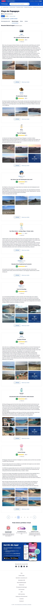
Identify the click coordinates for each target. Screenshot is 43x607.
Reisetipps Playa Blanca (28, 7)
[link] (38, 4)
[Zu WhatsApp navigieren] (27, 567)
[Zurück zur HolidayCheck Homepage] (4, 4)
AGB (21, 591)
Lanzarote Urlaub (12, 7)
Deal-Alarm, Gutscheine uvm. (21, 577)
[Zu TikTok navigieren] (21, 567)
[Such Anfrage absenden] (28, 4)
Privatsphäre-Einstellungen (21, 587)
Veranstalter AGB (21, 580)
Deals (3, 1)
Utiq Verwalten (21, 589)
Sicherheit (22, 598)
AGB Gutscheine (21, 594)
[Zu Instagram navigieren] (19, 567)
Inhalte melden (21, 575)
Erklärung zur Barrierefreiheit (21, 596)
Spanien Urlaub (5, 7)
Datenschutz (21, 584)
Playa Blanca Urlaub (19, 7)
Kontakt (31, 1)
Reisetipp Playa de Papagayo (38, 7)
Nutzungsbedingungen (21, 582)
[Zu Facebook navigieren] (16, 567)
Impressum (21, 601)
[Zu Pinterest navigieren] (24, 567)
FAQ (21, 573)
